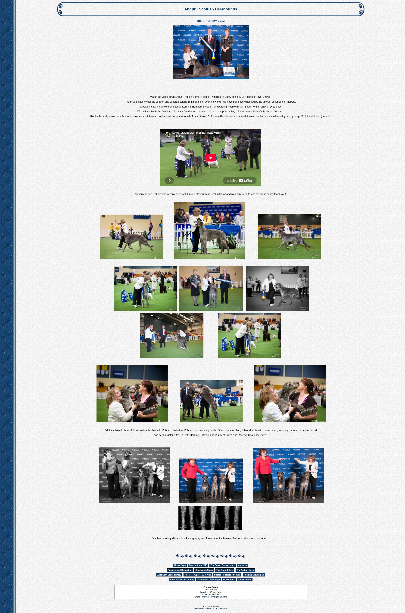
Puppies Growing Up (254, 575)
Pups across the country (182, 579)
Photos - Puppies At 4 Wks (198, 575)
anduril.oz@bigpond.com (214, 597)
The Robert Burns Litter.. (223, 565)
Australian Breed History (169, 575)
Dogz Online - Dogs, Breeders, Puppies (210, 608)
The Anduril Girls (224, 570)
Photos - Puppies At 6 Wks (227, 575)
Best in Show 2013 (198, 565)
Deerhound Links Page (208, 579)
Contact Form (244, 579)
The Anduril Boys (245, 570)
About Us (242, 565)
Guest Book (229, 579)
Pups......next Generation (180, 570)
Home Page (180, 565)
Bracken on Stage (204, 570)
